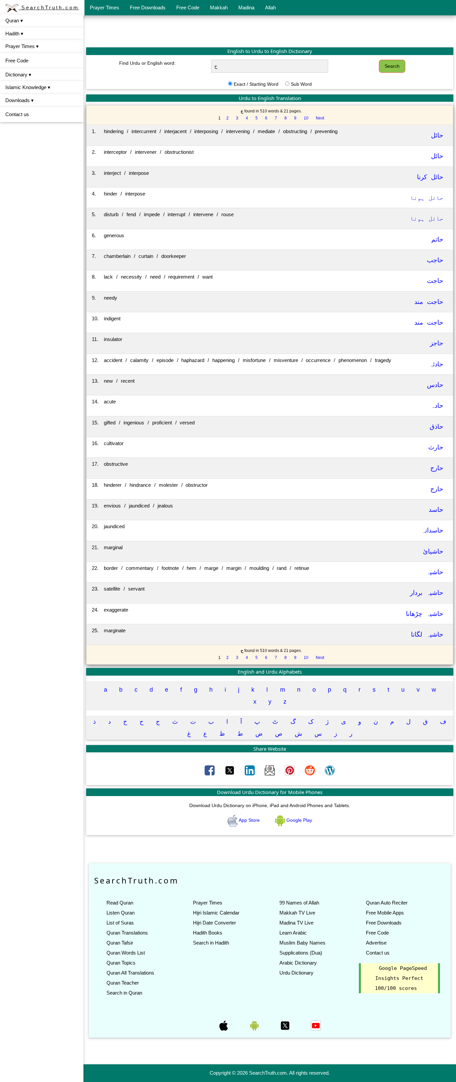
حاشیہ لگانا (427, 634)
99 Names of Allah (299, 903)
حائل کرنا (430, 177)
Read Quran (119, 903)
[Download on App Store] (224, 1025)
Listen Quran (120, 913)
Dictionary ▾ (18, 74)
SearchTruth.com (49, 7)
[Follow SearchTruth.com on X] (286, 1025)
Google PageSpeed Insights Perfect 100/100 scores (401, 978)
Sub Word (301, 84)
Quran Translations (127, 933)
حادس (435, 384)
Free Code (187, 7)
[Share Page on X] (230, 770)
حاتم (437, 239)
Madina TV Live (296, 923)
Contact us (17, 114)
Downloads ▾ (19, 100)
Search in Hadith (211, 943)
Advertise (376, 943)
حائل (437, 135)
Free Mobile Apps (385, 913)
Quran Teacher (122, 983)
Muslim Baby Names (302, 943)
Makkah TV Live (297, 913)
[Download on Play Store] (255, 1025)
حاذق (436, 426)
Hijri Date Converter (214, 923)
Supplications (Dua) (300, 953)
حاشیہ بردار (426, 592)
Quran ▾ (14, 20)
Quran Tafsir (119, 943)
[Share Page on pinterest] (290, 770)
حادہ (437, 405)
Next (320, 118)
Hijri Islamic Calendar (216, 913)
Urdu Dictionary (296, 973)
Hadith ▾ (14, 33)
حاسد (436, 509)
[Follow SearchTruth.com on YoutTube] (315, 1025)
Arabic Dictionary (298, 963)
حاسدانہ (432, 530)
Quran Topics (121, 963)
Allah (270, 7)
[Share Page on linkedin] (250, 770)
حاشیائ (433, 551)
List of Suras (120, 923)
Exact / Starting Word (256, 84)
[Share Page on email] (270, 770)
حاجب (435, 260)
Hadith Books (207, 933)
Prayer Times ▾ (22, 46)
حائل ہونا (426, 197)
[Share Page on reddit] (310, 770)
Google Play (298, 820)
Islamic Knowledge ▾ (27, 87)
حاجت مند (428, 301)
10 (306, 118)
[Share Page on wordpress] (329, 770)
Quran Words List (125, 953)
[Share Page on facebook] (210, 770)
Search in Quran (124, 993)
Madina (246, 7)
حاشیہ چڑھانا (424, 613)
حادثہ (436, 364)
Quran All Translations (130, 973)
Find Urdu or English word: (147, 63)
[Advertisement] (269, 31)
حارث (435, 447)
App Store (249, 820)
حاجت (435, 280)
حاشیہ (434, 572)
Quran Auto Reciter (387, 903)
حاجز (436, 343)
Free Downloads (148, 7)
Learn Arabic (293, 933)
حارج (436, 467)
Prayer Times (104, 7)
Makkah (219, 7)
